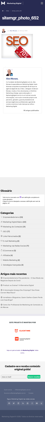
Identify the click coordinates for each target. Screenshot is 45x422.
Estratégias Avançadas (12, 264)
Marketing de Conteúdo (12, 226)
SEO (5, 231)
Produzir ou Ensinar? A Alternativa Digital (18, 285)
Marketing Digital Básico (12, 221)
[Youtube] (37, 403)
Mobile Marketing (10, 260)
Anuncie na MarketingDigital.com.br (15, 393)
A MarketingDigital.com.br (23, 389)
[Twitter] (14, 403)
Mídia (7, 10)
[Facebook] (9, 403)
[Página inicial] (2, 11)
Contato (31, 393)
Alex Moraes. (13, 31)
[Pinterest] (27, 403)
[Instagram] (32, 403)
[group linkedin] (23, 403)
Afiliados (6, 255)
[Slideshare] (41, 403)
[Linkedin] (18, 403)
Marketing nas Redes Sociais (14, 245)
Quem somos (8, 389)
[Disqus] (22, 146)
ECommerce (8, 250)
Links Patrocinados (10, 236)
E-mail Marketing (10, 241)
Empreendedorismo (11, 217)
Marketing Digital (14, 3)
